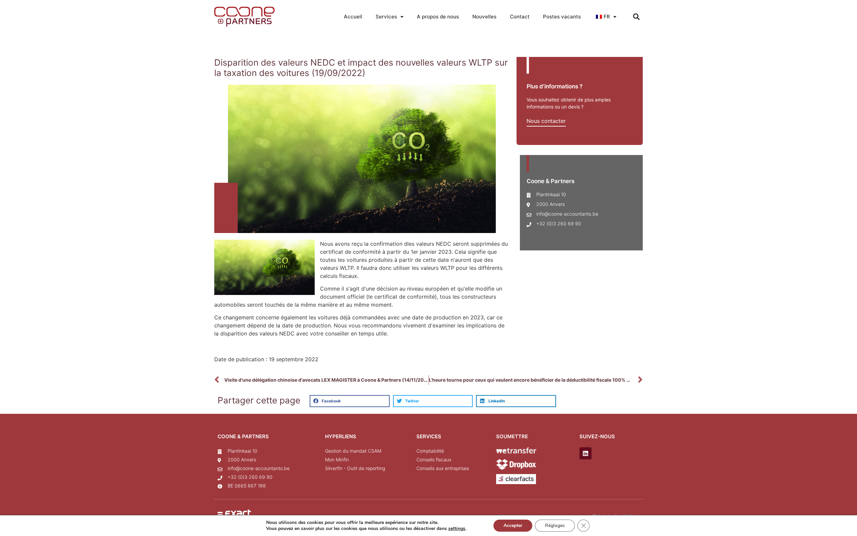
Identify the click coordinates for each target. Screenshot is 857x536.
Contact (520, 16)
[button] (636, 16)
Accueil (353, 16)
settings (456, 529)
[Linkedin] (585, 453)
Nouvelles (484, 16)
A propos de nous (438, 16)
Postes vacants (562, 16)
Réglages (555, 525)
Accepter (512, 525)
